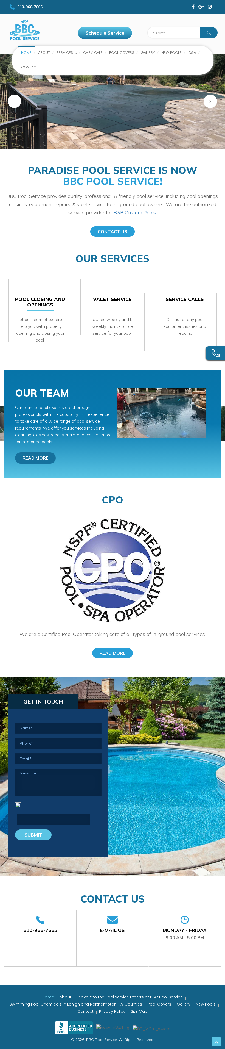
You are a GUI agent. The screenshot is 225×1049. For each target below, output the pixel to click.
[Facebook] (193, 6)
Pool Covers (159, 1004)
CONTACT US (112, 231)
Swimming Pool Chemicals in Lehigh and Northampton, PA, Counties (76, 1004)
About (65, 997)
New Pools (206, 1004)
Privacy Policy (112, 1011)
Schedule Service (105, 33)
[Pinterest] (210, 6)
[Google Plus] (201, 6)
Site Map (139, 1011)
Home (48, 997)
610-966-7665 (40, 930)
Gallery (183, 1004)
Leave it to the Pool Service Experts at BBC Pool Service (130, 997)
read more (35, 458)
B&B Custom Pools (135, 212)
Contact (85, 1011)
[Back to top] (216, 1041)
